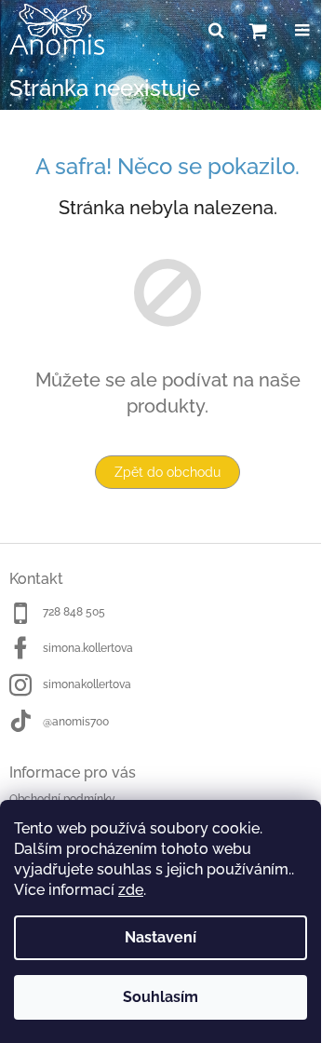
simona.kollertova (88, 648)
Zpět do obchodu (167, 472)
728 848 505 (74, 611)
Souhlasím (160, 997)
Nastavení (160, 937)
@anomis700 (76, 721)
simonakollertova (87, 684)
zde (130, 890)
